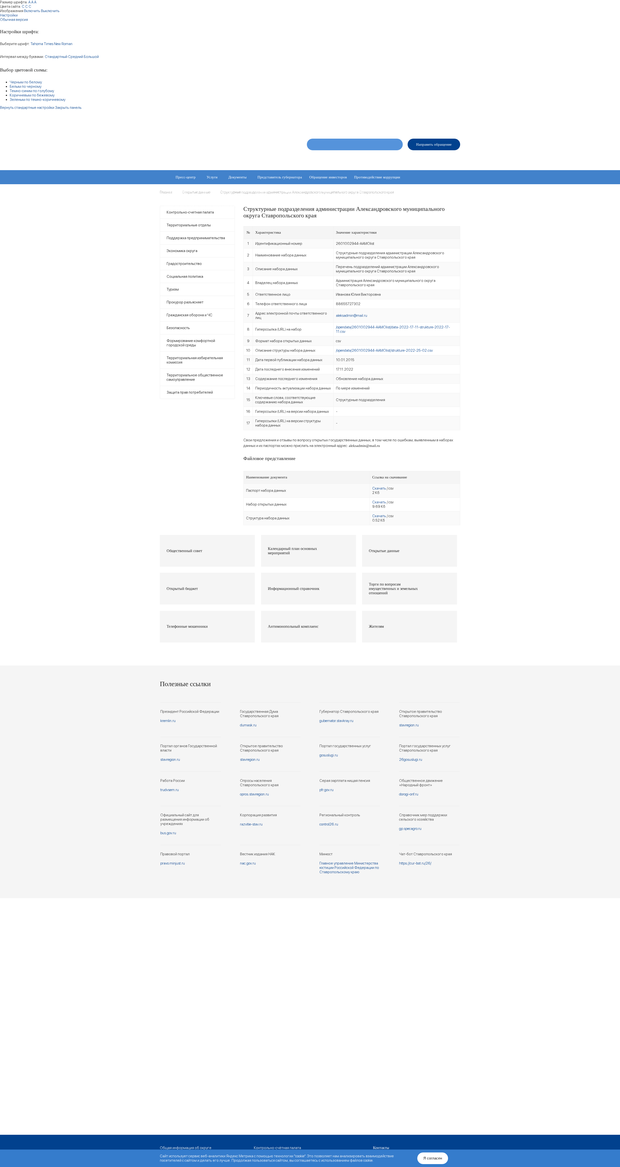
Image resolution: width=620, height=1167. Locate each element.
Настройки (9, 15)
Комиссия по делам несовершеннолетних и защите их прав (210, 205)
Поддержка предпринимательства (196, 238)
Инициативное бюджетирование (306, 191)
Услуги (212, 177)
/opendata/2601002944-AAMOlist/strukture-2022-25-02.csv (384, 350)
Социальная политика (185, 276)
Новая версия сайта (379, 124)
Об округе (317, 158)
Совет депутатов (346, 158)
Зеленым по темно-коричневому (37, 99)
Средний (75, 57)
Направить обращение (434, 144)
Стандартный (56, 57)
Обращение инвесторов (328, 177)
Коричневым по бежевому (32, 95)
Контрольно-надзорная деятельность (368, 191)
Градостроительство (184, 264)
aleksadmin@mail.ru (351, 315)
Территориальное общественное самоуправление (195, 377)
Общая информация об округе (185, 1148)
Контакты (453, 158)
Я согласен (432, 1158)
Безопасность (178, 328)
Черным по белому (26, 82)
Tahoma (37, 44)
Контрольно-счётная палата (277, 1148)
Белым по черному (25, 86)
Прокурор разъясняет (185, 302)
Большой (91, 57)
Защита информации (257, 191)
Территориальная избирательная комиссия (195, 360)
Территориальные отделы (418, 158)
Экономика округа (182, 251)
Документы (237, 177)
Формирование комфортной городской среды (191, 343)
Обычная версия (14, 19)
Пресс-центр (186, 177)
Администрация (379, 158)
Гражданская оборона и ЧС (189, 315)
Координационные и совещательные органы (198, 191)
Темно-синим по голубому (32, 91)
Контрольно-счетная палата (190, 212)
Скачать (379, 488)
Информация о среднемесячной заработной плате (304, 205)
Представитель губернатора (279, 177)
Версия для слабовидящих (439, 124)
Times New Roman (58, 44)
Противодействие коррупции (377, 177)
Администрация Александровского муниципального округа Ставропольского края (220, 147)
